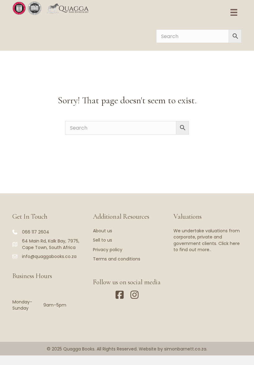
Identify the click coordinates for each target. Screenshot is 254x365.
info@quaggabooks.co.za (49, 256)
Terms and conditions (116, 259)
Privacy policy (107, 250)
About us (102, 231)
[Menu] (234, 12)
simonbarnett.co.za (185, 349)
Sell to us (102, 240)
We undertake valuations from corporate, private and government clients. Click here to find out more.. (206, 240)
